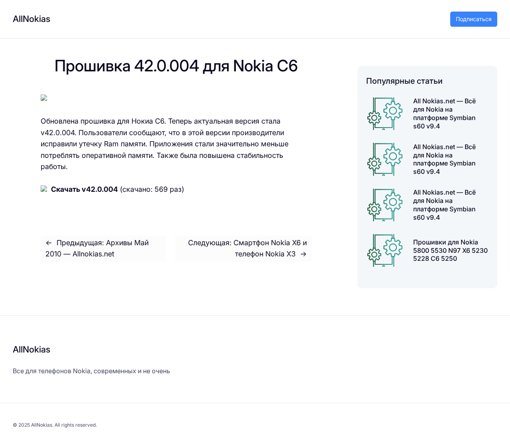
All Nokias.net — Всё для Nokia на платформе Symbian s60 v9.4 (444, 113)
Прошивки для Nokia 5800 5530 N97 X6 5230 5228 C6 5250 (450, 250)
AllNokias (31, 19)
